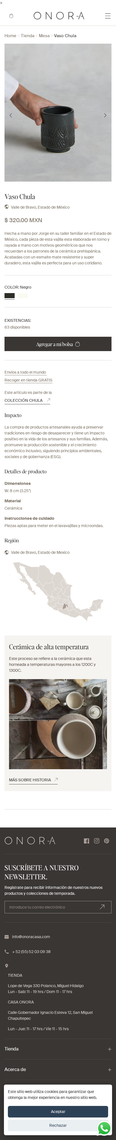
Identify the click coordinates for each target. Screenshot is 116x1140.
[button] (11, 16)
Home (10, 36)
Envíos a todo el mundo (26, 372)
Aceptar (58, 1111)
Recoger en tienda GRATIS (28, 380)
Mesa (44, 36)
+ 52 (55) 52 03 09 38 (31, 951)
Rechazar (58, 1125)
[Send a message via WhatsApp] (104, 1128)
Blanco (22, 295)
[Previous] (11, 115)
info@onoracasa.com (31, 936)
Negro (10, 295)
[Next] (105, 115)
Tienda (27, 36)
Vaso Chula (65, 36)
